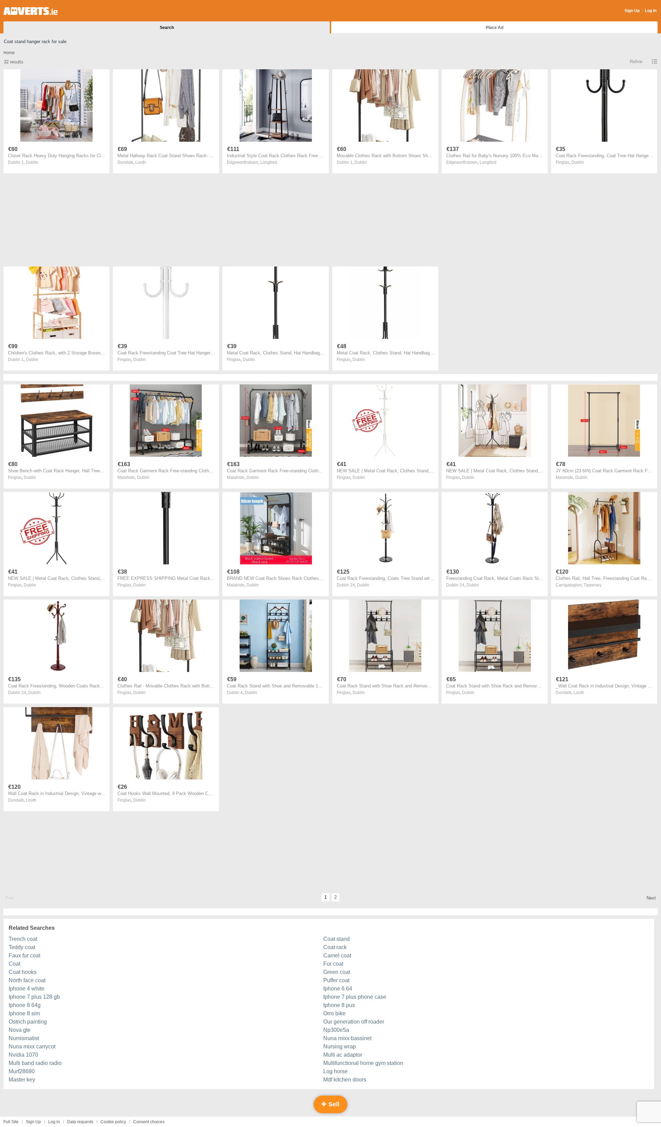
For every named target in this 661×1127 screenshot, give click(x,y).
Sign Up (632, 10)
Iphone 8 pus (339, 1005)
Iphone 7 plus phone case (354, 997)
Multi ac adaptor (342, 1055)
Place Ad (494, 27)
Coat (14, 964)
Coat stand (336, 939)
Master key (22, 1080)
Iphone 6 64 (337, 989)
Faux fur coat (24, 955)
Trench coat (23, 939)
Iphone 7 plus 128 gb (34, 997)
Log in (54, 1121)
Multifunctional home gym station (363, 1063)
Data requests (80, 1121)
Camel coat (337, 955)
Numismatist (24, 1038)
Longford (268, 162)
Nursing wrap (339, 1046)
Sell (333, 1104)
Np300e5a (336, 1030)
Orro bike (334, 1013)
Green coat (336, 972)
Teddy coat (22, 947)
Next (651, 897)
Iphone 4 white (26, 989)
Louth (140, 162)
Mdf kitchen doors (344, 1080)
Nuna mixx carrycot (32, 1046)
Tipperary (592, 585)
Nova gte (20, 1030)
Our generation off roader (353, 1022)
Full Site (11, 1121)
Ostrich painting (28, 1022)
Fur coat (333, 964)
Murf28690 (22, 1071)
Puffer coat (336, 980)
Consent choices (149, 1121)
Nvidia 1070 (23, 1055)
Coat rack (335, 947)
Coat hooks (22, 972)
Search (167, 27)
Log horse (335, 1071)
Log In (651, 10)
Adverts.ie (30, 11)
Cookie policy (113, 1121)
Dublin (32, 162)
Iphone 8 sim (24, 1013)
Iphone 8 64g (25, 1005)
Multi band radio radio (35, 1063)
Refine (636, 61)
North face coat (27, 980)
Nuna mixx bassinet (347, 1038)
